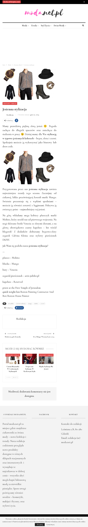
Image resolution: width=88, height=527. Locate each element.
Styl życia (45, 25)
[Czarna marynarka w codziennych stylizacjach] (13, 359)
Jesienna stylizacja (21, 303)
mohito (36, 303)
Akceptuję (40, 525)
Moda (24, 25)
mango (30, 303)
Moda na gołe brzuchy (13, 337)
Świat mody (59, 25)
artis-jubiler (11, 303)
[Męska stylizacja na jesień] (46, 359)
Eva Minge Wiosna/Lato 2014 (43, 337)
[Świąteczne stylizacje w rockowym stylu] (29, 359)
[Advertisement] (44, 45)
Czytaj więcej (50, 524)
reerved (42, 303)
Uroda (34, 25)
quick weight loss (11, 291)
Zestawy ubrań (9, 103)
